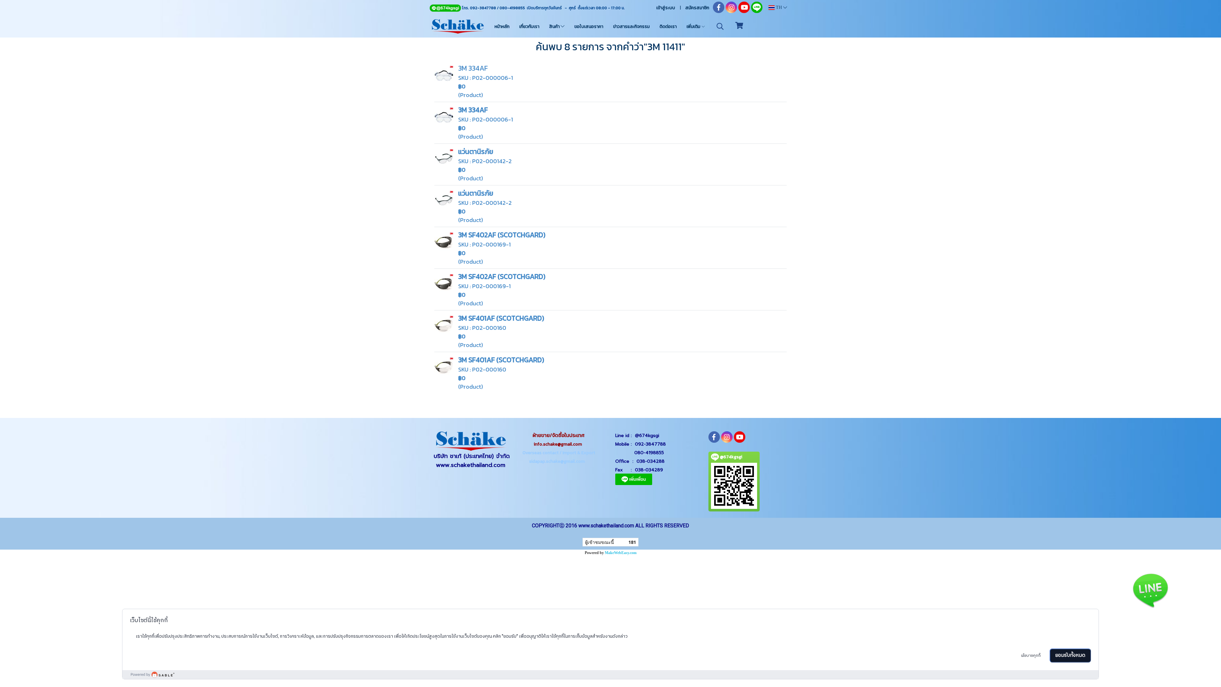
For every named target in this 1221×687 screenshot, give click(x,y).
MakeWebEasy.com (621, 553)
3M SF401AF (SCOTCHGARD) (501, 318)
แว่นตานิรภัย (475, 151)
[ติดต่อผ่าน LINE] (1150, 589)
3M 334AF (473, 68)
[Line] (445, 8)
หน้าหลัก (501, 26)
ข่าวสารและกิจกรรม (631, 26)
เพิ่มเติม (693, 26)
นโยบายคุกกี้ (1031, 656)
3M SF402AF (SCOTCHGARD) (501, 235)
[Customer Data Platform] (610, 674)
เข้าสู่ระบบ (665, 7)
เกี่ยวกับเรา (529, 26)
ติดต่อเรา (668, 26)
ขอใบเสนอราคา (588, 26)
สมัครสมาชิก (697, 7)
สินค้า (555, 26)
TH (779, 7)
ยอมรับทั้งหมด (1070, 655)
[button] (720, 26)
